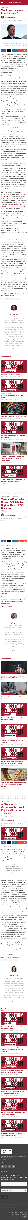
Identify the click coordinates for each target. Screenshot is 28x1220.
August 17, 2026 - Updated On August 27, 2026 (12, 1116)
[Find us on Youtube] (13, 1166)
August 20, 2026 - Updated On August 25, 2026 (12, 765)
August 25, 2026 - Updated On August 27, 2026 (12, 700)
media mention (16, 957)
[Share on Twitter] (9, 50)
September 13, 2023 (6, 462)
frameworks (4, 278)
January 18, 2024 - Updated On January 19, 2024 (12, 418)
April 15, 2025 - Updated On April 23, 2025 (11, 376)
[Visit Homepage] (15, 2)
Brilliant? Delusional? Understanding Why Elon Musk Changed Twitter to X (13, 480)
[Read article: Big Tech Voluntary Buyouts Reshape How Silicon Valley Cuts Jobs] (14, 1104)
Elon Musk (7, 298)
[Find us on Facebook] (2, 1166)
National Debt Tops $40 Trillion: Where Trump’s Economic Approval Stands (12, 762)
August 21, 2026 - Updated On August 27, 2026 (12, 744)
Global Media (6, 432)
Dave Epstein (11, 17)
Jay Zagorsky (11, 515)
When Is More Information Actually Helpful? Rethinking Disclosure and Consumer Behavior (13, 784)
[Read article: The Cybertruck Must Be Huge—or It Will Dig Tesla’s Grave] (14, 427)
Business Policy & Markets (9, 673)
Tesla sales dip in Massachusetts (10, 374)
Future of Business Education (10, 413)
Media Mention (8, 496)
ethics (13, 298)
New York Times (6, 960)
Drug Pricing (8, 957)
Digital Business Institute (20, 1212)
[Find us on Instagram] (9, 1166)
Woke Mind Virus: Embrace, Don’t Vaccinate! (13, 416)
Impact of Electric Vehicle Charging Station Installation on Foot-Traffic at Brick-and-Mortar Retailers (13, 458)
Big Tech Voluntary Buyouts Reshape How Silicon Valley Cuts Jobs (13, 1113)
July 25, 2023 (5, 483)
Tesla (17, 298)
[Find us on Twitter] (6, 1166)
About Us (11, 1212)
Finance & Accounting (8, 1088)
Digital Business (6, 735)
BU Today (4, 476)
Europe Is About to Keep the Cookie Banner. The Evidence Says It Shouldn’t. (13, 677)
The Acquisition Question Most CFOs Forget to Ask (13, 698)
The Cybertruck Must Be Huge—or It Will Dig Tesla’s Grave (13, 436)
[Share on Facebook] (3, 50)
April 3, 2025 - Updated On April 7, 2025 (10, 399)
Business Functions (7, 371)
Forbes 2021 (9, 198)
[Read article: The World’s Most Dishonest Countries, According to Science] (14, 709)
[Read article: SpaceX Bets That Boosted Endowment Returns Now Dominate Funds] (14, 1083)
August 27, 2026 (5, 679)
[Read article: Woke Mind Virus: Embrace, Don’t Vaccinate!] (14, 408)
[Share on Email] (24, 50)
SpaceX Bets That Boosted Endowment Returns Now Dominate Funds (12, 1092)
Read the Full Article (6, 606)
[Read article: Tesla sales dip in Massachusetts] (14, 366)
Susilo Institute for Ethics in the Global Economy (16, 1216)
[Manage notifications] (24, 1216)
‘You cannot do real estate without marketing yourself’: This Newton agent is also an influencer (13, 740)
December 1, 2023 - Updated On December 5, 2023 (12, 439)
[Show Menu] (2, 2)
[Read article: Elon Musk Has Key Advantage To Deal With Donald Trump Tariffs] (14, 385)
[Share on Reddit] (19, 50)
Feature (4, 453)
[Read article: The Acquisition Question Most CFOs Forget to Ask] (14, 688)
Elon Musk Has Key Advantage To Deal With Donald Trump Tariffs (12, 395)
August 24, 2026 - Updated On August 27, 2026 (12, 721)
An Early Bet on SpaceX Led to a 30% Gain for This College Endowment (13, 1134)
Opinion (6, 7)
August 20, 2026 (5, 788)
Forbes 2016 (14, 185)
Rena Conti (11, 820)
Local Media (15, 496)
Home (2, 7)
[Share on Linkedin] (14, 50)
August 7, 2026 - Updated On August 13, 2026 (11, 1137)
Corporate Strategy (8, 693)
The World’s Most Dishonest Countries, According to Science (12, 719)
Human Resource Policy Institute (18, 1214)
